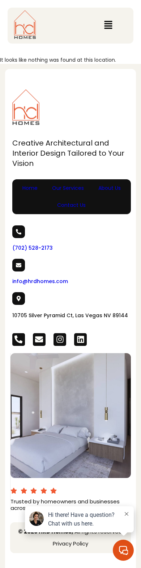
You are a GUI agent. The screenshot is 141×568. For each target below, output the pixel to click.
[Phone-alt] (18, 339)
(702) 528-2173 (32, 248)
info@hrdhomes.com (40, 281)
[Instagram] (60, 339)
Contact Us (71, 205)
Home (30, 188)
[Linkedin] (80, 339)
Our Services (68, 188)
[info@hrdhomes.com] (18, 265)
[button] (108, 25)
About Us (109, 188)
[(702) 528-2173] (18, 231)
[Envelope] (39, 339)
